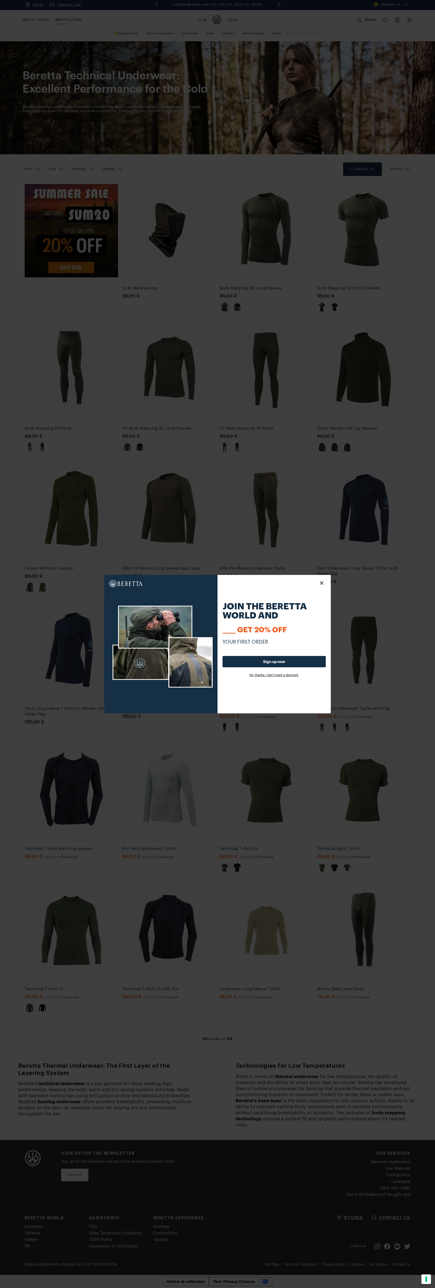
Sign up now (274, 661)
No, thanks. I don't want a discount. (274, 675)
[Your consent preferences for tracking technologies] (426, 1279)
